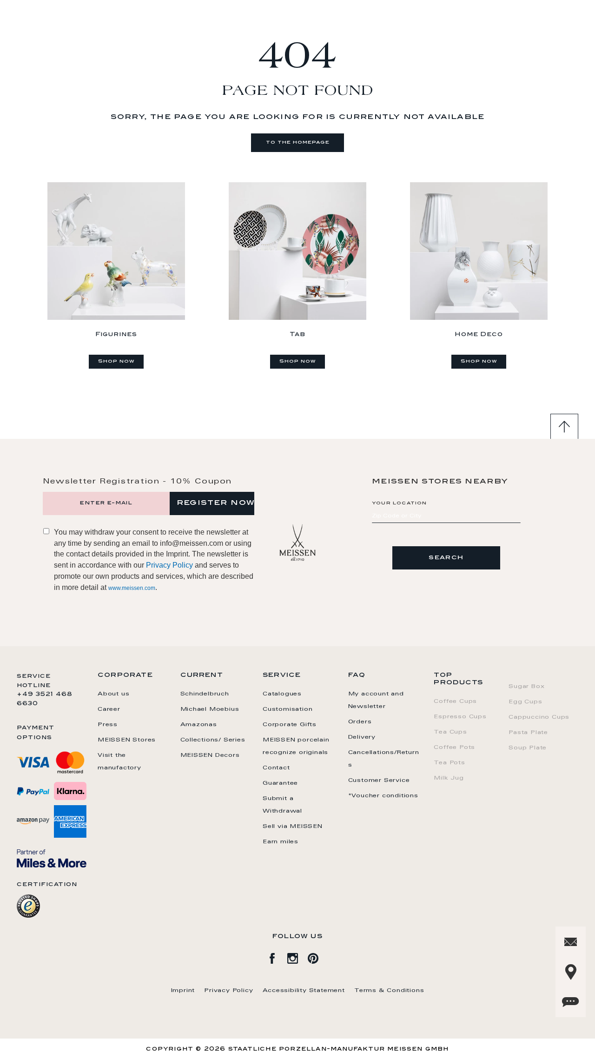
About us (113, 694)
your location (399, 503)
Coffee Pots (454, 747)
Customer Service (379, 780)
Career (109, 709)
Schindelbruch (204, 694)
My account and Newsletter (376, 700)
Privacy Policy (169, 565)
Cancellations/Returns (383, 759)
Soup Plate (528, 748)
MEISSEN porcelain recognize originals (296, 746)
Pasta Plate (528, 732)
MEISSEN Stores (127, 740)
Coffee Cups (455, 701)
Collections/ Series (212, 740)
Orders (360, 722)
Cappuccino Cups (539, 717)
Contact (276, 768)
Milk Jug (448, 778)
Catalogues (282, 694)
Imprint (183, 990)
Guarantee (280, 783)
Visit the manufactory (119, 762)
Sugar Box (526, 686)
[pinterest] (318, 956)
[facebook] (277, 956)
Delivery (362, 737)
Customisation (287, 709)
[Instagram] (297, 956)
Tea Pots (449, 763)
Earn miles (280, 842)
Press (108, 725)
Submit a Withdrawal (282, 805)
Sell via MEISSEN (293, 826)
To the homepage (298, 142)
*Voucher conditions (383, 796)
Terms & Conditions (389, 990)
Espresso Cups (460, 717)
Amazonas (198, 725)
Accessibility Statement (304, 990)
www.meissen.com (131, 588)
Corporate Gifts (290, 725)
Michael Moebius (209, 709)
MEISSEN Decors (210, 755)
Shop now (116, 361)
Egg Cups (525, 702)
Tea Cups (450, 732)
